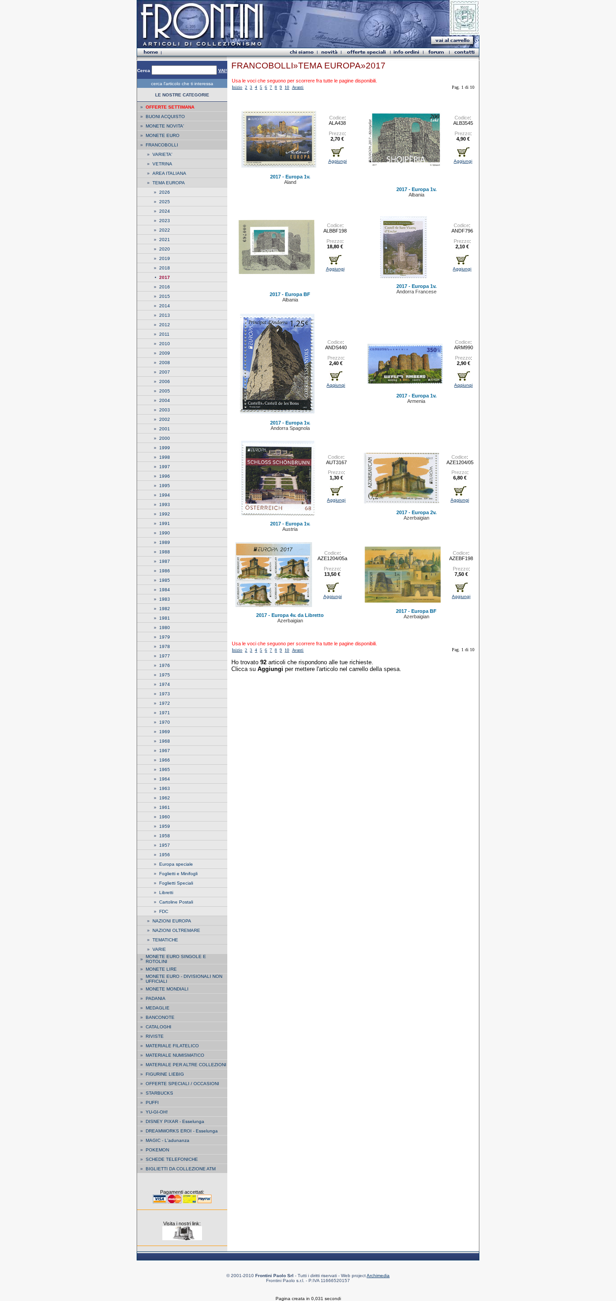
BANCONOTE (160, 1017)
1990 (164, 532)
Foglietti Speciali (176, 883)
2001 (164, 428)
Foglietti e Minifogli (178, 873)
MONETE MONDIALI (167, 988)
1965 (164, 769)
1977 (164, 655)
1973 (164, 693)
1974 (164, 684)
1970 (164, 722)
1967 (164, 750)
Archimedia (378, 1275)
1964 (164, 778)
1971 (164, 712)
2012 (164, 324)
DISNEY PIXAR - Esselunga (175, 1121)
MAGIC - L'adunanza (167, 1140)
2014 (164, 305)
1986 (164, 570)
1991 (164, 523)
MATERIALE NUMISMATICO (175, 1055)
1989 (164, 542)
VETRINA (162, 163)
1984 (164, 589)
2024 (164, 211)
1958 (164, 835)
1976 (164, 665)
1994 (164, 495)
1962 (164, 797)
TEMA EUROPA (168, 182)
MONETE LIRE (161, 969)
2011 (164, 334)
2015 (164, 296)
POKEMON (157, 1149)
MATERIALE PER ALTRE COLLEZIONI (186, 1064)
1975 (164, 674)
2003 (164, 409)
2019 (164, 258)
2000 (164, 438)
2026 (164, 192)
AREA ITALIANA (169, 173)
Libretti (166, 892)
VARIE (159, 949)
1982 (164, 608)
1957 (164, 845)
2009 (164, 353)
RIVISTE (155, 1036)
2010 (164, 343)
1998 (164, 457)
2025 (164, 201)
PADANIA (155, 998)
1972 (164, 703)
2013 (164, 315)
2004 (164, 400)
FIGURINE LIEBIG (165, 1074)
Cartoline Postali (176, 901)
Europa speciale (176, 864)
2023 (164, 220)
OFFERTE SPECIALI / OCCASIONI (182, 1083)
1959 (164, 826)
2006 (164, 381)
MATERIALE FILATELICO (172, 1045)
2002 (164, 419)
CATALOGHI (158, 1026)
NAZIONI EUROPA (171, 920)
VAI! (222, 70)
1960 (164, 816)
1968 (164, 741)
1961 (164, 807)
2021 (164, 239)
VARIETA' (162, 154)
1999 (164, 447)
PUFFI (152, 1102)
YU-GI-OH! (157, 1111)
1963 (164, 788)
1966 (164, 760)
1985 (164, 580)
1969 (164, 731)
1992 (164, 513)
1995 (164, 485)
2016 (164, 286)
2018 (164, 267)
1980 (164, 627)
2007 (164, 372)
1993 (164, 504)
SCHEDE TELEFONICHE (172, 1159)
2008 (164, 362)
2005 (164, 390)
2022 (164, 230)
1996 (164, 476)
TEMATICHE (165, 939)
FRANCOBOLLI (162, 144)
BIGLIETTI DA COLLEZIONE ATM (181, 1168)
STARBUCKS (159, 1093)
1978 (164, 646)
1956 (164, 854)
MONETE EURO (162, 135)
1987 (164, 561)
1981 (164, 618)
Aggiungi (337, 161)
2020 (164, 249)
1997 (164, 466)
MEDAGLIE (158, 1007)
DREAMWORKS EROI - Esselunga (182, 1130)
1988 (164, 551)
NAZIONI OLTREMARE (176, 930)
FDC (163, 911)
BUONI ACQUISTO (165, 116)
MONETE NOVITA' (165, 125)
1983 (164, 599)
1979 (164, 637)
